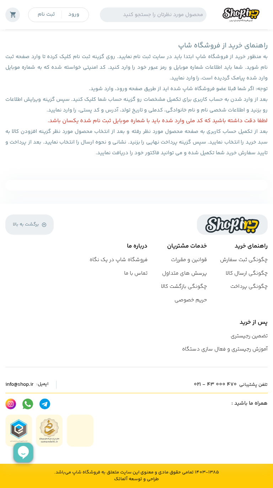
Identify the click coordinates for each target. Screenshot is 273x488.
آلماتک (120, 479)
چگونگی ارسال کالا (247, 273)
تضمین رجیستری (249, 336)
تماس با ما (136, 273)
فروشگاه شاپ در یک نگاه (119, 260)
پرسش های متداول (184, 273)
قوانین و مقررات (189, 260)
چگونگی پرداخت (249, 286)
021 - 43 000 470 (215, 385)
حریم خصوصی (191, 300)
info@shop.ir (19, 385)
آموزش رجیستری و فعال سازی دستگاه (225, 349)
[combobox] (153, 14)
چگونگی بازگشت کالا (184, 286)
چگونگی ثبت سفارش (244, 260)
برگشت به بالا (26, 224)
